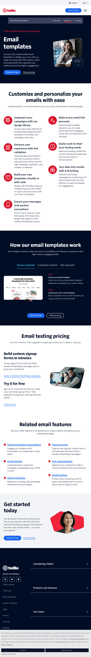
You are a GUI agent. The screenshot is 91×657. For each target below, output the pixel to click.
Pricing (78, 21)
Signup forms (60, 444)
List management (62, 461)
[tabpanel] (45, 289)
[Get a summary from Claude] (18, 579)
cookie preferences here (78, 639)
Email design (14, 461)
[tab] (26, 266)
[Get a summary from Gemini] (11, 579)
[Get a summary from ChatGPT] (5, 579)
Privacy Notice (61, 642)
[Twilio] (9, 10)
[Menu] (85, 10)
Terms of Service (6, 645)
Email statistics (16, 478)
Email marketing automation (24, 444)
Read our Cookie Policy (8, 654)
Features (67, 21)
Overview (57, 21)
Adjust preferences (67, 650)
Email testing (59, 475)
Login (84, 3)
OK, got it (23, 650)
